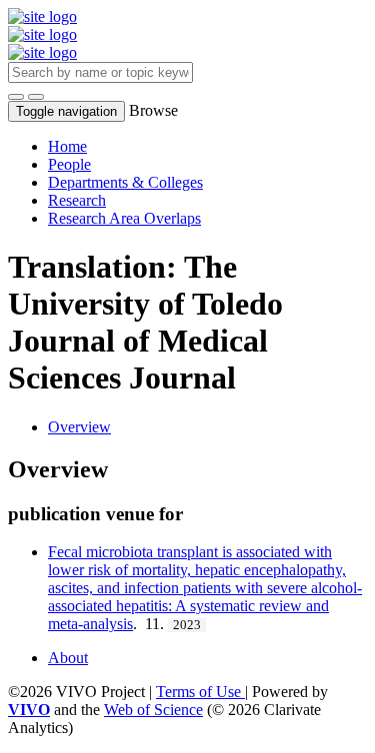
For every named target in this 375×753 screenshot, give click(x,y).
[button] (16, 97)
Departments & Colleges (125, 182)
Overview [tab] (79, 426)
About (68, 657)
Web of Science (153, 709)
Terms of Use (200, 691)
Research (77, 200)
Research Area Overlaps (124, 218)
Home (67, 146)
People (69, 164)
